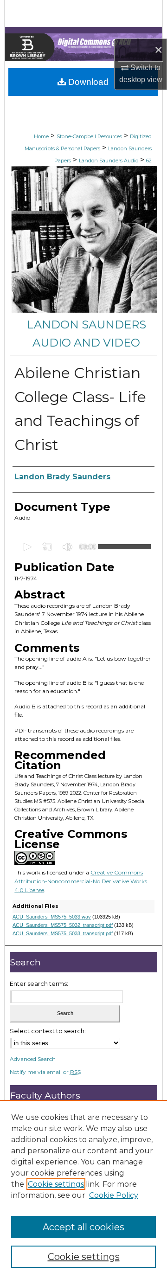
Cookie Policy (113, 1195)
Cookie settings (56, 1184)
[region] (83, 1189)
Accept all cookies (83, 1227)
